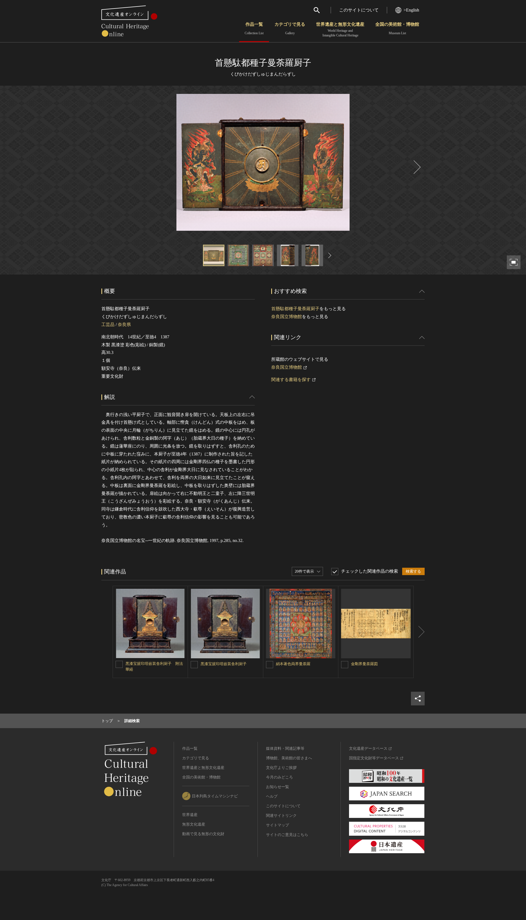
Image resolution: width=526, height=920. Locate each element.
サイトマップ (277, 825)
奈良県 (124, 324)
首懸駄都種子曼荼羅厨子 (295, 308)
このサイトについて (359, 10)
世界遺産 (190, 815)
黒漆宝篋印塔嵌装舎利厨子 (224, 664)
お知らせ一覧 (277, 787)
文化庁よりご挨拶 (281, 768)
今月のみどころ (279, 777)
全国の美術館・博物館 (397, 28)
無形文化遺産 (193, 824)
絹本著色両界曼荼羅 (293, 664)
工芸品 (108, 324)
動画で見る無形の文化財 (203, 834)
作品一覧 (254, 28)
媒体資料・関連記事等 (285, 748)
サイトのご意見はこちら (287, 835)
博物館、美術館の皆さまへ (289, 758)
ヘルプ (272, 796)
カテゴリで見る (290, 28)
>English (411, 10)
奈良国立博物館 (286, 316)
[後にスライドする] (416, 167)
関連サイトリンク (281, 816)
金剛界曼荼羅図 (364, 664)
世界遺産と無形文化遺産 (340, 29)
